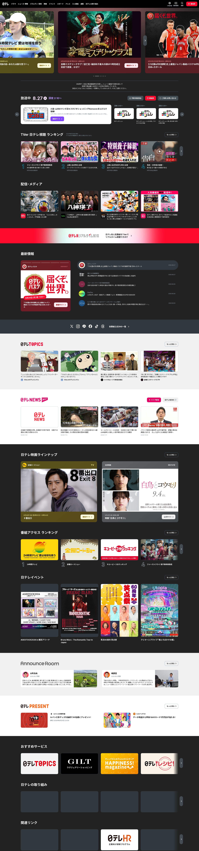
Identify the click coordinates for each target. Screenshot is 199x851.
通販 (82, 4)
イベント (52, 4)
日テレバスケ (32, 267)
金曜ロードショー (34, 465)
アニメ (68, 4)
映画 (45, 4)
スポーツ (60, 4)
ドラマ (13, 4)
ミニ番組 (75, 4)
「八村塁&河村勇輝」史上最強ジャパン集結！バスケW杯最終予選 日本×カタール (37, 305)
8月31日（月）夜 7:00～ (35, 297)
